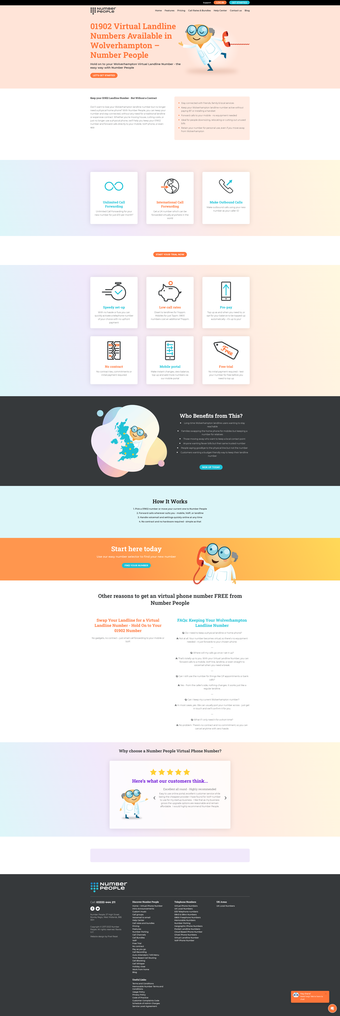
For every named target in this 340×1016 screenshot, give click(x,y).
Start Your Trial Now (170, 254)
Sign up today (211, 467)
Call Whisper (138, 963)
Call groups (137, 914)
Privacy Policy (139, 995)
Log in (220, 2)
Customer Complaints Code (145, 1000)
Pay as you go (139, 949)
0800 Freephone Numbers (187, 917)
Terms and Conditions (143, 983)
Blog (247, 11)
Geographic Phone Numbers (188, 926)
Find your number (136, 565)
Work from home (140, 969)
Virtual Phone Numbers (185, 906)
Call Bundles (138, 937)
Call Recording (139, 952)
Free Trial (136, 943)
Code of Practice (140, 997)
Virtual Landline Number (186, 937)
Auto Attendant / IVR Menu (145, 955)
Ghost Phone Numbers (185, 935)
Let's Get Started (104, 75)
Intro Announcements (143, 909)
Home (158, 11)
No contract (138, 946)
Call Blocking (138, 960)
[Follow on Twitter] (98, 908)
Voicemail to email (141, 917)
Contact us (236, 11)
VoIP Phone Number (184, 940)
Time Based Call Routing (144, 958)
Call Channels (139, 935)
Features (169, 11)
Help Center (220, 11)
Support (207, 3)
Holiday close (138, 966)
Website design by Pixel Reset (104, 936)
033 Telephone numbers (186, 911)
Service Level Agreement (144, 1006)
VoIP (134, 940)
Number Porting (140, 932)
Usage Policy (138, 992)
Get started (239, 2)
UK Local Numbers (183, 909)
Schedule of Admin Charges (146, 1003)
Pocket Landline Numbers (187, 929)
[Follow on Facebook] (92, 908)
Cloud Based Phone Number (188, 932)
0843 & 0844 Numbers (185, 914)
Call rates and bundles (143, 923)
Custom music (139, 911)
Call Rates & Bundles (199, 11)
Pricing (181, 11)
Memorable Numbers (184, 920)
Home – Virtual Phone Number (147, 906)
